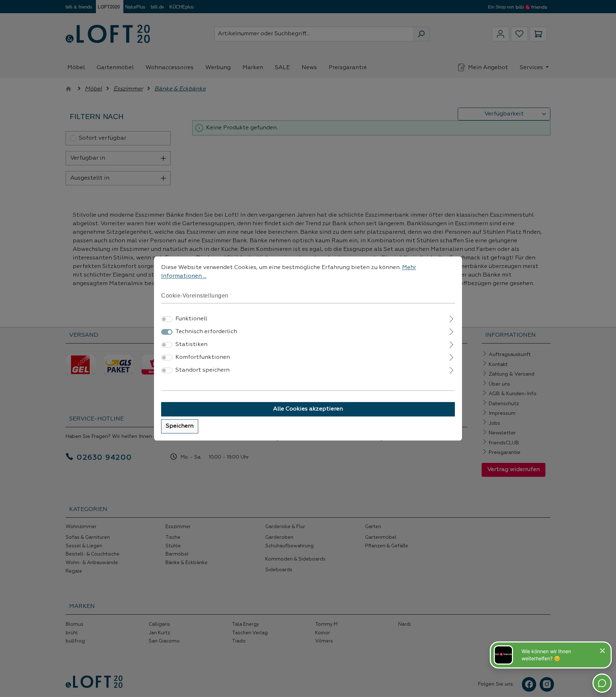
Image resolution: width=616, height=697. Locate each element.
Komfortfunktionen (202, 358)
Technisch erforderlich (206, 332)
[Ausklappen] (451, 318)
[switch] (167, 319)
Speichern (180, 426)
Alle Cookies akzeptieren (308, 409)
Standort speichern (202, 370)
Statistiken (191, 345)
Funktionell (191, 319)
